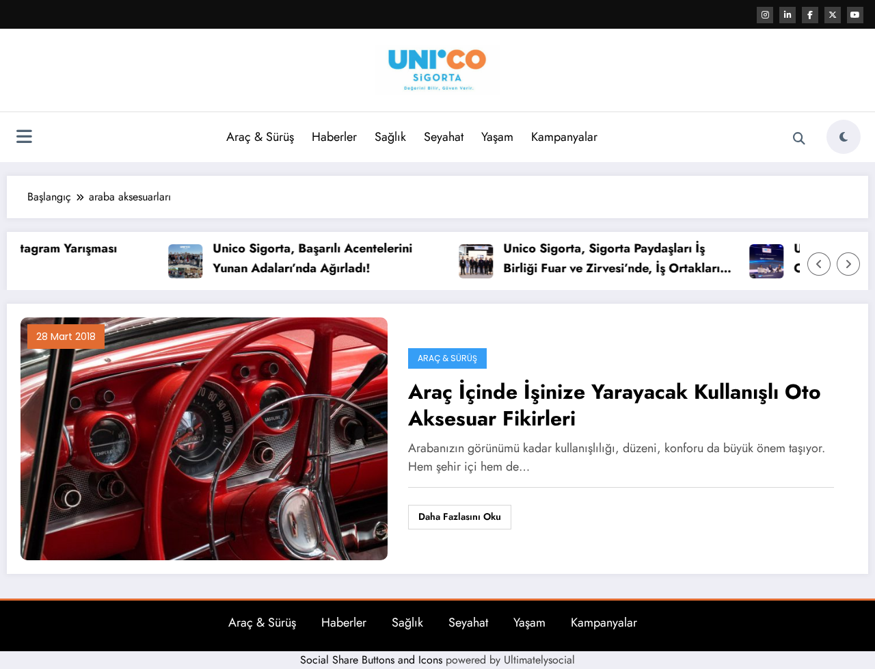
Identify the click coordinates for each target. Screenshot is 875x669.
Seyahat (443, 137)
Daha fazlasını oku (459, 516)
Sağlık (390, 137)
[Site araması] (799, 139)
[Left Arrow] (819, 264)
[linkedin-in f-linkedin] (787, 15)
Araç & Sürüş (260, 137)
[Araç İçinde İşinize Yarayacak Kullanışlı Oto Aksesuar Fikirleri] (204, 437)
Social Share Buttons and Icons (371, 660)
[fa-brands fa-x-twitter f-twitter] (832, 15)
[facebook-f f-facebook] (810, 15)
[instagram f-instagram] (765, 15)
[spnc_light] (843, 137)
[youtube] (855, 15)
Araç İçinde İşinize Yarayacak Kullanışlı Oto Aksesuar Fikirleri (614, 405)
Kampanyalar (564, 137)
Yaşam (497, 137)
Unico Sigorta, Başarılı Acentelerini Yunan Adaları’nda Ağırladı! (298, 258)
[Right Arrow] (848, 264)
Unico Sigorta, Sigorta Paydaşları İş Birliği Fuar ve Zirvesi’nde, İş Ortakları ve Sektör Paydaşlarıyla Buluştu (597, 258)
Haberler (334, 137)
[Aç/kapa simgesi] (24, 138)
